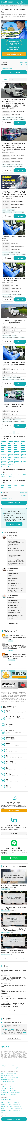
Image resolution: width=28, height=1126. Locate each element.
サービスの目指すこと (12, 1066)
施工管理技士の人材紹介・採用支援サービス (11, 1104)
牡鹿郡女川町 (10, 465)
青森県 (2, 485)
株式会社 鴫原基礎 (5, 407)
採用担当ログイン (5, 1112)
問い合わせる (14, 833)
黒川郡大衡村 (3, 462)
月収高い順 (14, 79)
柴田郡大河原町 (23, 451)
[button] (11, 432)
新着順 (5, 79)
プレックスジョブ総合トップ (6, 5)
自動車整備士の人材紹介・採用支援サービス (11, 1110)
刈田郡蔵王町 (16, 451)
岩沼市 (2, 449)
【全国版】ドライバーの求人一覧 (18, 5)
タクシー (15, 476)
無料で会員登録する (14, 810)
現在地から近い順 (23, 79)
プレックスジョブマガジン (7, 1088)
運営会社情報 (22, 1066)
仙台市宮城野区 (10, 442)
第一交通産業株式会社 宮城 (7, 198)
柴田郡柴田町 (3, 455)
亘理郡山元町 (23, 455)
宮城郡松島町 (3, 458)
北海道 (2, 487)
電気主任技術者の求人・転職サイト (9, 1081)
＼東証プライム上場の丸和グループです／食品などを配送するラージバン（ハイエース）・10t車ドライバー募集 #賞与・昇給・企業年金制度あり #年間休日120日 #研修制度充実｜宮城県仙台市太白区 (14, 103)
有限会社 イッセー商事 (6, 323)
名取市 (9, 447)
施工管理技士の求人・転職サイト (8, 1079)
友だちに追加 (15, 858)
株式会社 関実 (5, 240)
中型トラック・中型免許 (6, 476)
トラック (7, 474)
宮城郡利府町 (16, 458)
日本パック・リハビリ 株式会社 (8, 365)
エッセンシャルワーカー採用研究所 (9, 1090)
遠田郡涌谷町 (23, 462)
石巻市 (9, 445)
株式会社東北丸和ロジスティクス (8, 108)
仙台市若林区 (16, 442)
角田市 (15, 447)
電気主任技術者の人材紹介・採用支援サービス (11, 1106)
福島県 (22, 485)
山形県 (15, 485)
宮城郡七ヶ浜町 (10, 458)
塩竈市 (15, 445)
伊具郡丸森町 (10, 455)
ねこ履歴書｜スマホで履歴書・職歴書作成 (10, 1092)
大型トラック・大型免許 (16, 474)
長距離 (24, 474)
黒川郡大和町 (23, 458)
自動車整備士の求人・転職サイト (8, 1075)
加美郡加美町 (16, 462)
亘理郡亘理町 (16, 455)
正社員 (2, 474)
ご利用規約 (3, 1066)
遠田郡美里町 (3, 465)
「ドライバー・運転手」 (9, 1029)
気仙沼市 (23, 445)
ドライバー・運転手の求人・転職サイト (10, 1073)
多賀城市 (23, 447)
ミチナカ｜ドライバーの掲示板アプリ (9, 1094)
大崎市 (2, 451)
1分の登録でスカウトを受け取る (14, 524)
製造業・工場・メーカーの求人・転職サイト (11, 1077)
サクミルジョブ (4, 1086)
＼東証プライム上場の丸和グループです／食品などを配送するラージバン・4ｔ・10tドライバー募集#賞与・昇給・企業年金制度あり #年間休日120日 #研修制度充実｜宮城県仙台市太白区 (14, 147)
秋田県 (9, 487)
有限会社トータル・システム (7, 282)
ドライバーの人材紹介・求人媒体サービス (10, 1102)
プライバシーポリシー (6, 1068)
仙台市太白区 (23, 442)
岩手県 (9, 485)
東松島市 (23, 449)
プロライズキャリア (13, 1086)
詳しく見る (20, 123)
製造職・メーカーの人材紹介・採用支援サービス (12, 1108)
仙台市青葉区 (3, 442)
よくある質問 (15, 1068)
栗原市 (15, 449)
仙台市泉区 (3, 445)
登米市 (9, 449)
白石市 (2, 447)
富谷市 (9, 451)
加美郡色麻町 (10, 462)
